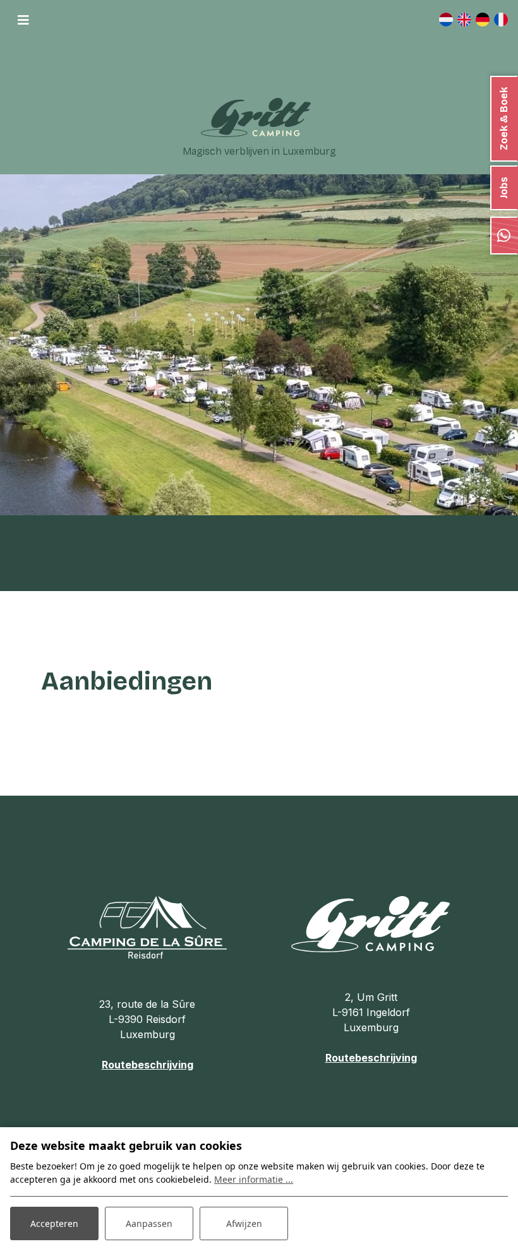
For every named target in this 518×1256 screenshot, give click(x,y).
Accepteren (54, 1223)
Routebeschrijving (147, 1064)
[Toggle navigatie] (23, 19)
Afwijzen (244, 1223)
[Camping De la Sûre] (147, 926)
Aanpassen (149, 1223)
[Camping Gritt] (256, 117)
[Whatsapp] (504, 235)
